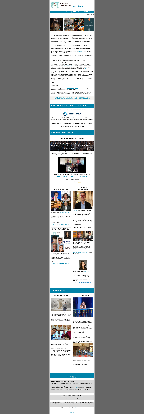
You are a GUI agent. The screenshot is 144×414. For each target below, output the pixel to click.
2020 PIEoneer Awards (68, 95)
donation (76, 387)
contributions (80, 51)
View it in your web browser (78, 407)
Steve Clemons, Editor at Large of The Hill (80, 252)
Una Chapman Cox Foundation (64, 212)
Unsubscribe (72, 412)
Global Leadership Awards (72, 88)
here (86, 68)
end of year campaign (68, 65)
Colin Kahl (75, 210)
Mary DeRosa (86, 271)
